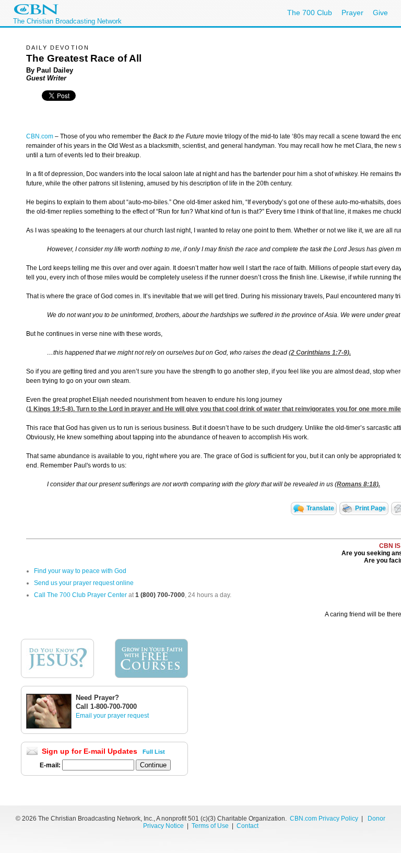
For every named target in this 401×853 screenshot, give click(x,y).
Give (380, 12)
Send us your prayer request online (84, 583)
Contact (247, 825)
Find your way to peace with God (80, 571)
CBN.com (39, 136)
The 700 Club (309, 12)
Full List (154, 752)
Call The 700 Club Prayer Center (80, 595)
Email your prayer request (112, 715)
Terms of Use (211, 825)
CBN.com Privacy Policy (324, 818)
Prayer (352, 12)
